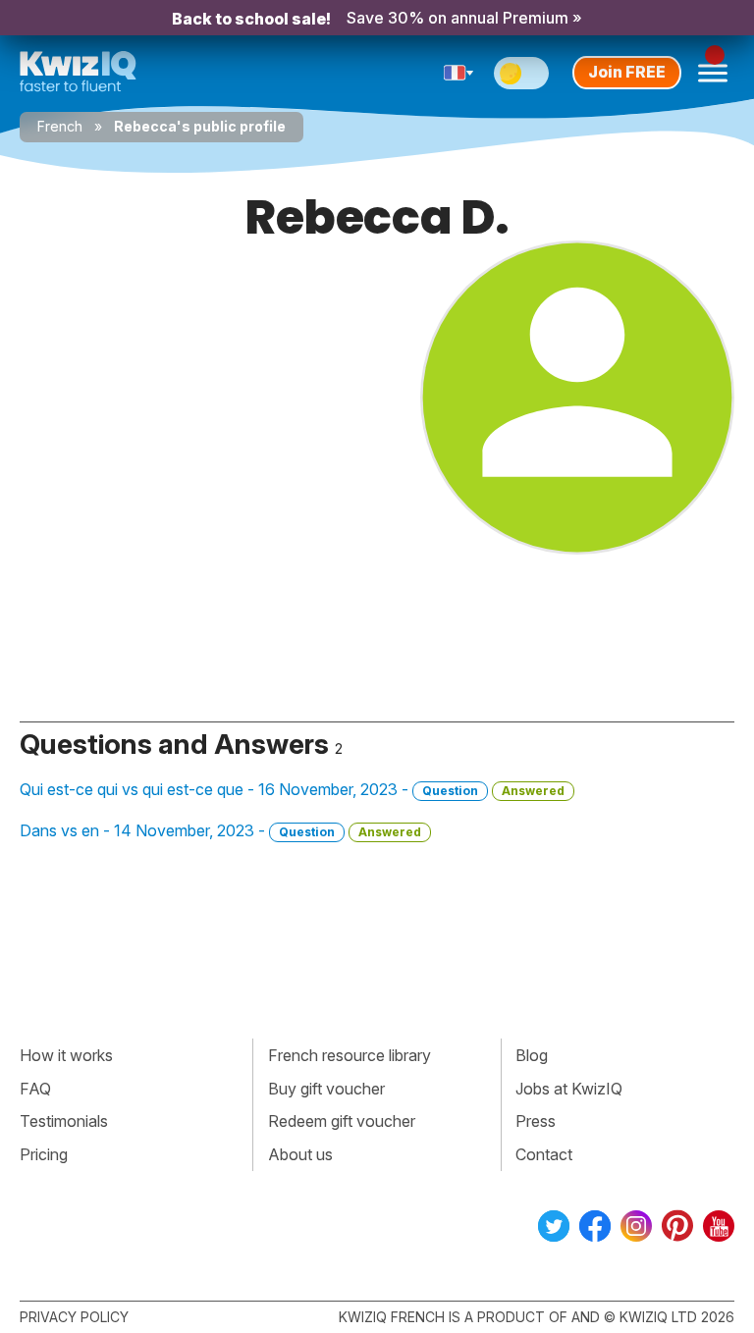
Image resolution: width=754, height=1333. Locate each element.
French (59, 126)
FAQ (35, 1088)
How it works (66, 1055)
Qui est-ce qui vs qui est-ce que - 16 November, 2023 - (292, 789)
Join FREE (627, 71)
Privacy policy (74, 1316)
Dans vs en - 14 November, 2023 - (220, 830)
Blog (531, 1055)
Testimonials (64, 1121)
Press (535, 1121)
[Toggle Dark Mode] (521, 73)
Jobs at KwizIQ (568, 1088)
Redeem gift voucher (341, 1121)
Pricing (44, 1154)
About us (300, 1154)
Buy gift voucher (326, 1088)
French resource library (349, 1055)
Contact (543, 1154)
